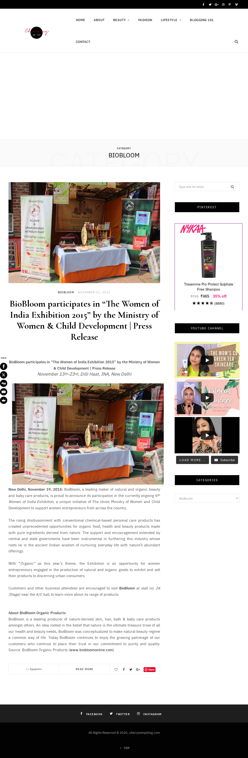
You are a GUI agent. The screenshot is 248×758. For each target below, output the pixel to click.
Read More (84, 669)
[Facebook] (3, 366)
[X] (3, 375)
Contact (83, 41)
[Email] (3, 391)
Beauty (119, 19)
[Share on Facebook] (123, 669)
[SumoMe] (3, 400)
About (99, 19)
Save (151, 669)
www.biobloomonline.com (91, 649)
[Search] (236, 42)
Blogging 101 (202, 19)
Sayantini (36, 669)
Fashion (145, 19)
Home (80, 19)
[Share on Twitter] (131, 669)
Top (126, 748)
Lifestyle (169, 19)
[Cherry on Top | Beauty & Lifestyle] (35, 32)
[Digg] (3, 383)
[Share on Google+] (138, 669)
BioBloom (66, 292)
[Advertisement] (124, 102)
